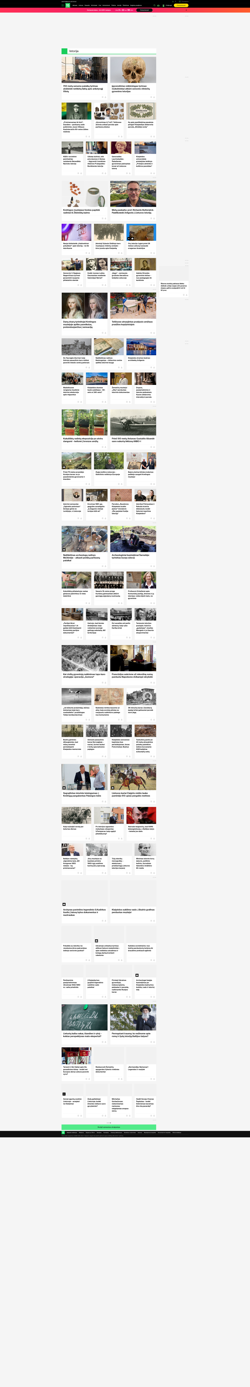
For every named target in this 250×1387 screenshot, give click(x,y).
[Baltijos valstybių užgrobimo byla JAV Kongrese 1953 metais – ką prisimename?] (72, 850)
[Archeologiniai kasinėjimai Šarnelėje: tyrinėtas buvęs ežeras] (133, 539)
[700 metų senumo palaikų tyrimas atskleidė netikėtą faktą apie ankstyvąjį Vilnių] (85, 70)
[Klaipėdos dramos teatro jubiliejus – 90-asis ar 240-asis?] (97, 379)
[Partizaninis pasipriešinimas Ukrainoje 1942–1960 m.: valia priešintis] (72, 971)
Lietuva (81, 5)
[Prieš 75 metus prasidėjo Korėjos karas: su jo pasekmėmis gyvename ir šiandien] (76, 460)
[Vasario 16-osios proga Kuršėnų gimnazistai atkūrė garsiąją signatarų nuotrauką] (109, 580)
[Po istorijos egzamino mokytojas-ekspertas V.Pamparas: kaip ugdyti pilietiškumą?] (109, 815)
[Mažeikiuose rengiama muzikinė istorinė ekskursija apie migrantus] (72, 379)
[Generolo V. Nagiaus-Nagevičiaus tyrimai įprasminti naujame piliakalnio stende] (72, 264)
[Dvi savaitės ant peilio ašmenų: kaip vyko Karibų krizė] (121, 614)
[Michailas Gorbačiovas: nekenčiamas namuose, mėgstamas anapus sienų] (121, 1090)
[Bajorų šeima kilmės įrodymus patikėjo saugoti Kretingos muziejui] (141, 460)
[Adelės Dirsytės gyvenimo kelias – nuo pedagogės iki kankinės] (145, 264)
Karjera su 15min (90, 1132)
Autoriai (140, 1132)
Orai (100, 5)
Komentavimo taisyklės (164, 1132)
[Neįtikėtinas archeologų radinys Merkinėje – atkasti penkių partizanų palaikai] (85, 539)
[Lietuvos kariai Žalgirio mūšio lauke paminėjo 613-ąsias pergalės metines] (133, 777)
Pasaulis (87, 5)
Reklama (81, 1132)
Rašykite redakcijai (72, 1132)
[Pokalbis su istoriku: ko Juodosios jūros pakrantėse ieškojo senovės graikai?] (76, 934)
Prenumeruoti (181, 5)
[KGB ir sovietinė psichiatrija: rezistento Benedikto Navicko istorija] (72, 147)
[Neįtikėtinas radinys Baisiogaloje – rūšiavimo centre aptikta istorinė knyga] (109, 346)
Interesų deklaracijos (116, 1132)
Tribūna (113, 5)
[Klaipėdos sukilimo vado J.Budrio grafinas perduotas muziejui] (133, 893)
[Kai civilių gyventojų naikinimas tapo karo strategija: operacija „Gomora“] (85, 658)
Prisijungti (169, 5)
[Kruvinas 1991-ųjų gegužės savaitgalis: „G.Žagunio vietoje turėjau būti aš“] (97, 495)
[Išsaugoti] (102, 97)
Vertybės (99, 1132)
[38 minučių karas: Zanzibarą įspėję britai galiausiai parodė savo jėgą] (141, 696)
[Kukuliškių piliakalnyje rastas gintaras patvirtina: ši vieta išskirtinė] (76, 580)
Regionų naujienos (136, 5)
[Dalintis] (105, 97)
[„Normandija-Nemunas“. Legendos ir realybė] (141, 1055)
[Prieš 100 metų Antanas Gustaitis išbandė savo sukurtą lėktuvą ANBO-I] (133, 422)
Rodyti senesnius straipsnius (109, 1127)
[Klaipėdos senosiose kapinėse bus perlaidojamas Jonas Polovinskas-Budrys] (121, 731)
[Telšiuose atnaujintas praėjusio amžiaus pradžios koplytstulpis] (133, 306)
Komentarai (106, 5)
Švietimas (126, 5)
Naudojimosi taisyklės (150, 1132)
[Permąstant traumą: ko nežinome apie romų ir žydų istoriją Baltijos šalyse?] (133, 1017)
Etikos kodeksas (177, 1132)
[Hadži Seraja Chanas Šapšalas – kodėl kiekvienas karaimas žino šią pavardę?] (145, 1090)
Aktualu (75, 5)
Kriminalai (94, 5)
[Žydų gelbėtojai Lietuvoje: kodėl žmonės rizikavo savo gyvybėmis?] (97, 1090)
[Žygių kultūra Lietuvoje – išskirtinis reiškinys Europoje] (109, 460)
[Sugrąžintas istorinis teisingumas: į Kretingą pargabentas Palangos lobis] (85, 777)
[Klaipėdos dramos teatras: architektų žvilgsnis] (141, 346)
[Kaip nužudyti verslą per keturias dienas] (76, 815)
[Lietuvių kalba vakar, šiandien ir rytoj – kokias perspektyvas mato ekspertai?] (85, 1017)
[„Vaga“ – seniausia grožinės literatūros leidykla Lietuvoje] (121, 264)
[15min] (67, 5)
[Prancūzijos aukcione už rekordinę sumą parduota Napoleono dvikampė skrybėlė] (133, 658)
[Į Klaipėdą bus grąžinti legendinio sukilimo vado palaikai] (97, 971)
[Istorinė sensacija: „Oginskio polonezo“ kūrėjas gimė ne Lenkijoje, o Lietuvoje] (72, 495)
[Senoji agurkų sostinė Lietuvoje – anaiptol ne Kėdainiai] (72, 1090)
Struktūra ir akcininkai (130, 1132)
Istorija (119, 5)
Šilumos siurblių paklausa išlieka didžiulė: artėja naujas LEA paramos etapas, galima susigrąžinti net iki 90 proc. (174, 287)
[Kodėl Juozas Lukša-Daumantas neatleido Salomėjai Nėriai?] (97, 264)
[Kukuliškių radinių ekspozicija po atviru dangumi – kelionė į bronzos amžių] (85, 422)
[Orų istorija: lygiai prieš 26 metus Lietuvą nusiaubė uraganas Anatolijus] (141, 232)
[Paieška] (154, 5)
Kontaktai (106, 1132)
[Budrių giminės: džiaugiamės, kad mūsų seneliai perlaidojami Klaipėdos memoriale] (72, 731)
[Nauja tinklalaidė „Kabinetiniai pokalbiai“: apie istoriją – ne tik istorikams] (76, 232)
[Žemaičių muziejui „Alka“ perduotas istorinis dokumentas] (121, 379)
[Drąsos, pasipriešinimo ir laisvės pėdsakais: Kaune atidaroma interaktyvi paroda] (145, 379)
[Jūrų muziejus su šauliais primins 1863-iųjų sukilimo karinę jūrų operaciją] (97, 850)
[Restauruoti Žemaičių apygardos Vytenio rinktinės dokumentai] (109, 1055)
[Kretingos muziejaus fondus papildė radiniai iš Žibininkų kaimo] (85, 194)
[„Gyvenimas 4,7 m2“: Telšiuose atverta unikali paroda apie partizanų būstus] (109, 111)
